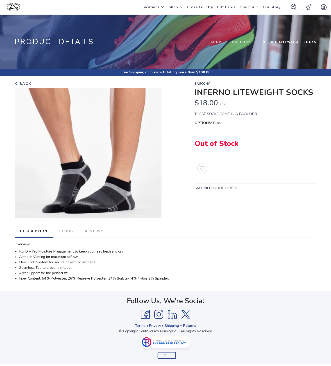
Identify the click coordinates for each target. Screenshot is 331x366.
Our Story (272, 7)
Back (24, 83)
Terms (140, 325)
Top (167, 355)
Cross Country (200, 7)
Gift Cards (226, 7)
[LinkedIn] (172, 314)
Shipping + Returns (180, 325)
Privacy (155, 325)
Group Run (249, 7)
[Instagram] (159, 314)
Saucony (241, 42)
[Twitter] (186, 314)
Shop (173, 7)
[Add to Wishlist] (202, 168)
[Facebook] (145, 314)
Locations (151, 7)
